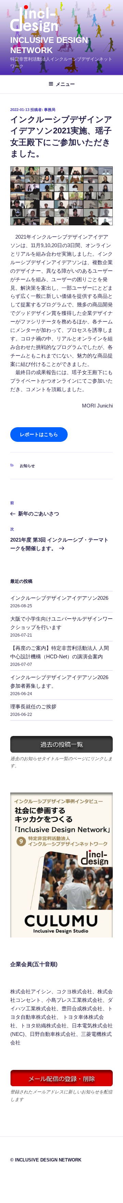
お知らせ (27, 466)
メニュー (65, 84)
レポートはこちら (39, 434)
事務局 (49, 110)
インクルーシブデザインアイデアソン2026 (59, 598)
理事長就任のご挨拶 (33, 706)
